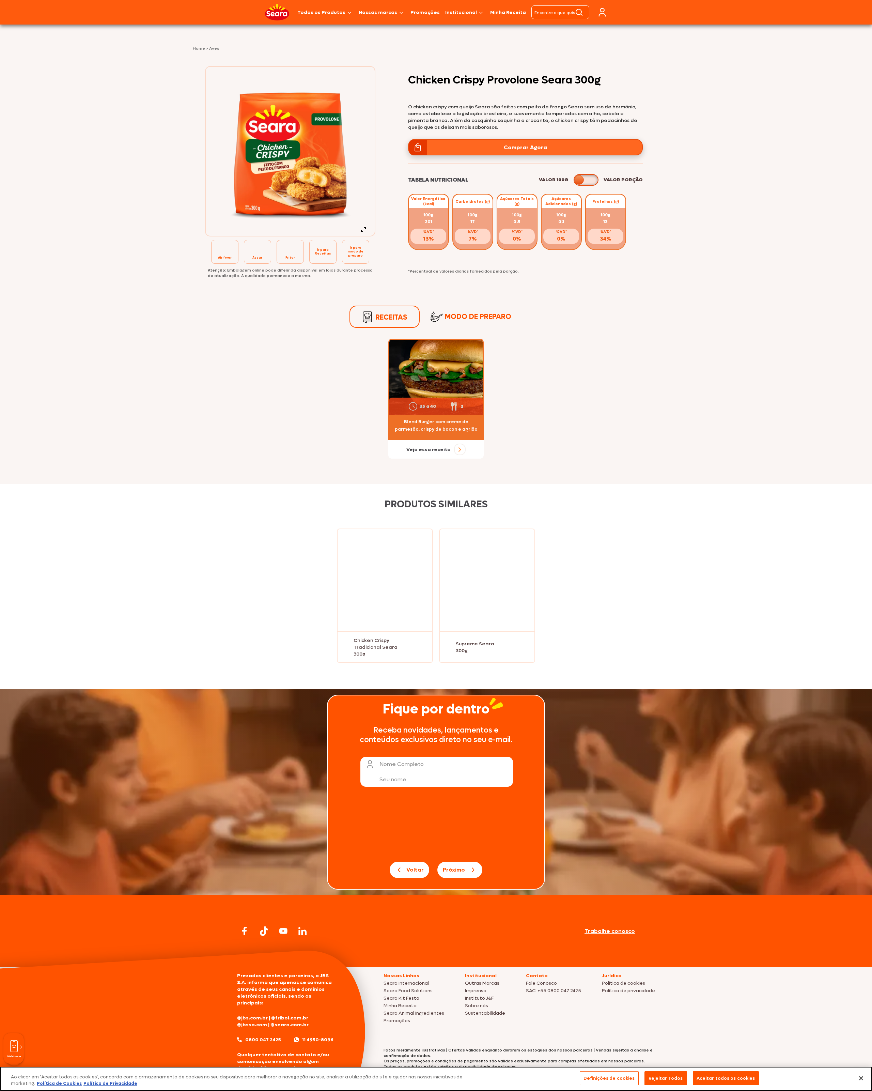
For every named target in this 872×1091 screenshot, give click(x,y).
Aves (214, 48)
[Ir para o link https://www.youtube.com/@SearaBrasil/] (283, 931)
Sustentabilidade (485, 1013)
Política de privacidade (628, 990)
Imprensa (475, 990)
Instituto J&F (479, 998)
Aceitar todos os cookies (726, 1078)
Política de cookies (623, 983)
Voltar (415, 869)
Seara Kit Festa (401, 998)
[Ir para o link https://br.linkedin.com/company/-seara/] (302, 931)
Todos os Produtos (321, 12)
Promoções (425, 12)
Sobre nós (476, 1005)
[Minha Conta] (602, 12)
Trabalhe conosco (610, 931)
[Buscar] (579, 12)
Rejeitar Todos (666, 1078)
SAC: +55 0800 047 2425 (553, 990)
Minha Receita (508, 12)
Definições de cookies (609, 1078)
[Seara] (277, 12)
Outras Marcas (482, 983)
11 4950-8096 (317, 1039)
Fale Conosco (541, 983)
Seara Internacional (406, 983)
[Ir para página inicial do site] (436, 953)
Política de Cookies (59, 1084)
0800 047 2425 (263, 1039)
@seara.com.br (289, 1024)
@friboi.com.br (289, 1018)
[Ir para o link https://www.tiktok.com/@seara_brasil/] (264, 931)
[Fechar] (861, 1078)
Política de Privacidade (110, 1084)
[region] (436, 1079)
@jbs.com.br (252, 1018)
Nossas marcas (378, 12)
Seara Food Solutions (408, 990)
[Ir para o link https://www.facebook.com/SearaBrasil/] (244, 931)
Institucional (461, 12)
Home (199, 48)
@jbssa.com (252, 1024)
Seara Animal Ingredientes (414, 1013)
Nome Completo (401, 764)
